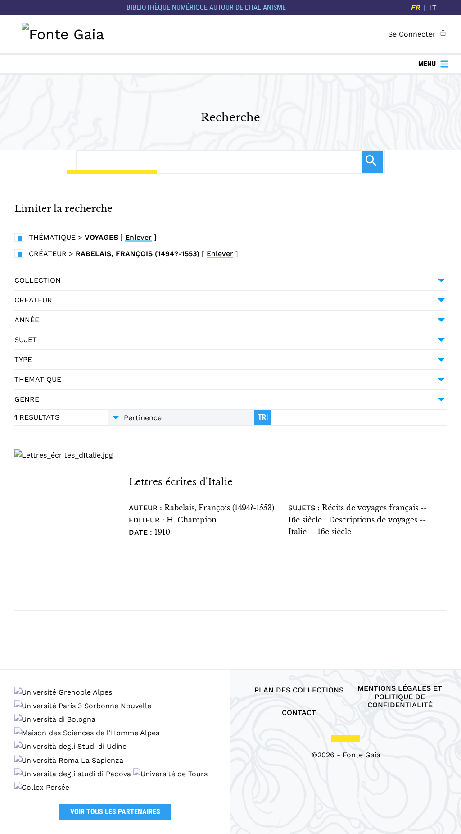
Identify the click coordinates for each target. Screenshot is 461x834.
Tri (263, 417)
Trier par (181, 417)
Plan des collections (298, 690)
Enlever (138, 237)
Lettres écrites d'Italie (181, 482)
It (433, 7)
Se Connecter (412, 34)
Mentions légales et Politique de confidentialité (399, 696)
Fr (415, 7)
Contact (299, 713)
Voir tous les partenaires (115, 811)
